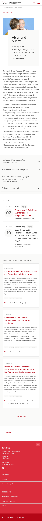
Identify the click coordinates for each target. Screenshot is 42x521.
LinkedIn (3, 468)
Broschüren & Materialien (10, 497)
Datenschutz (21, 517)
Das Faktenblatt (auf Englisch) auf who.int (20, 303)
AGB (3, 517)
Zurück (9, 13)
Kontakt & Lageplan (8, 484)
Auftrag (4, 479)
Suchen (34, 3)
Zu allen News (21, 417)
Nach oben (38, 444)
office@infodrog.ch (8, 464)
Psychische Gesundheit (15, 298)
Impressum (10, 517)
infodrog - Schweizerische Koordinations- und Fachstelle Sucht (12, 3)
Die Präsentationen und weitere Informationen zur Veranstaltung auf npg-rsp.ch (22, 402)
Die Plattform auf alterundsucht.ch (18, 352)
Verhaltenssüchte (32, 347)
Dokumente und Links (11, 188)
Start (2, 7)
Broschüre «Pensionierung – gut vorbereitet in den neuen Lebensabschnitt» (15, 179)
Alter (6, 298)
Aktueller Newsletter (8, 501)
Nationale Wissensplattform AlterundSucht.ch (14, 161)
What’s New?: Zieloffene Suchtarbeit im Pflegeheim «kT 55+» (26, 213)
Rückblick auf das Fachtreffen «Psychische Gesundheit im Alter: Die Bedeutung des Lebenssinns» (19, 369)
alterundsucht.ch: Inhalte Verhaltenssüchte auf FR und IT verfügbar (18, 320)
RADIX (4, 506)
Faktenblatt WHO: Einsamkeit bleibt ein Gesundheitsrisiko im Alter (20, 273)
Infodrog (11, 347)
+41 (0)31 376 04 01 (8, 462)
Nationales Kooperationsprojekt (15, 169)
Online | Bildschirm (20, 347)
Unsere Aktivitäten (9, 7)
